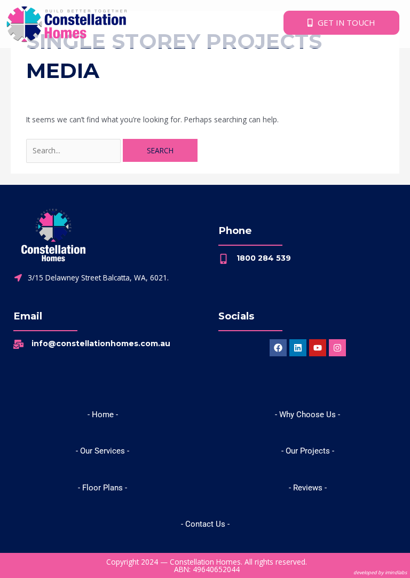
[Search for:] (74, 150)
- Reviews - (308, 488)
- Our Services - (102, 451)
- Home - (103, 414)
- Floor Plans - (102, 488)
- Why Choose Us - (307, 414)
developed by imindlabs (380, 572)
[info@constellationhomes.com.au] (18, 344)
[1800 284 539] (223, 259)
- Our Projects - (307, 451)
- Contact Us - (205, 524)
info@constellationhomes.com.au (100, 343)
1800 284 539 (263, 258)
